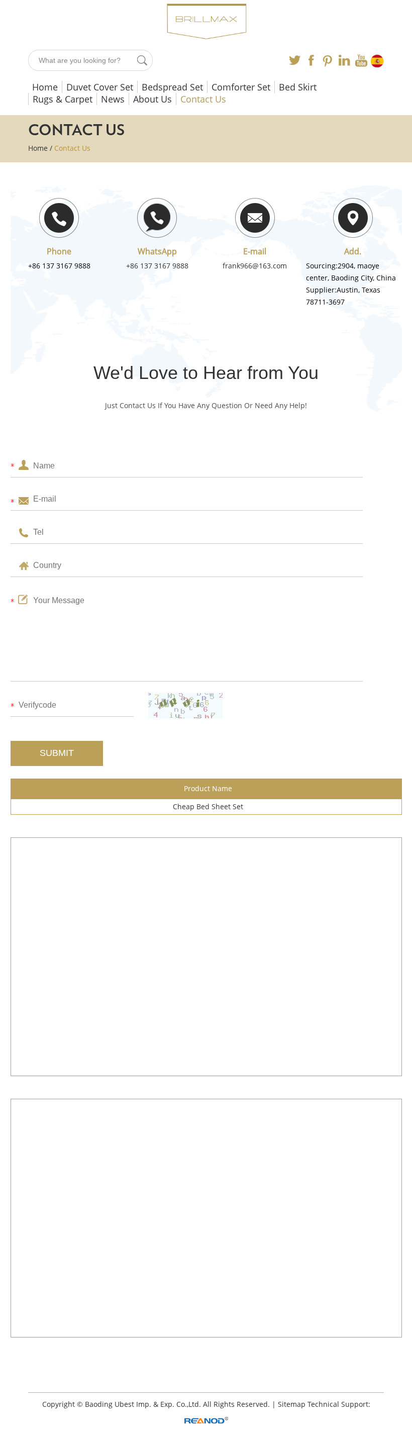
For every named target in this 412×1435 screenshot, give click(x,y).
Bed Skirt (298, 87)
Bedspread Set (172, 87)
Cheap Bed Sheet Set (208, 806)
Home (45, 87)
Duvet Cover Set (99, 87)
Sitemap (291, 1404)
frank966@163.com (255, 265)
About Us (152, 99)
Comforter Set (241, 87)
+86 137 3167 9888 (157, 265)
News (113, 99)
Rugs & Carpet (62, 99)
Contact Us (203, 99)
